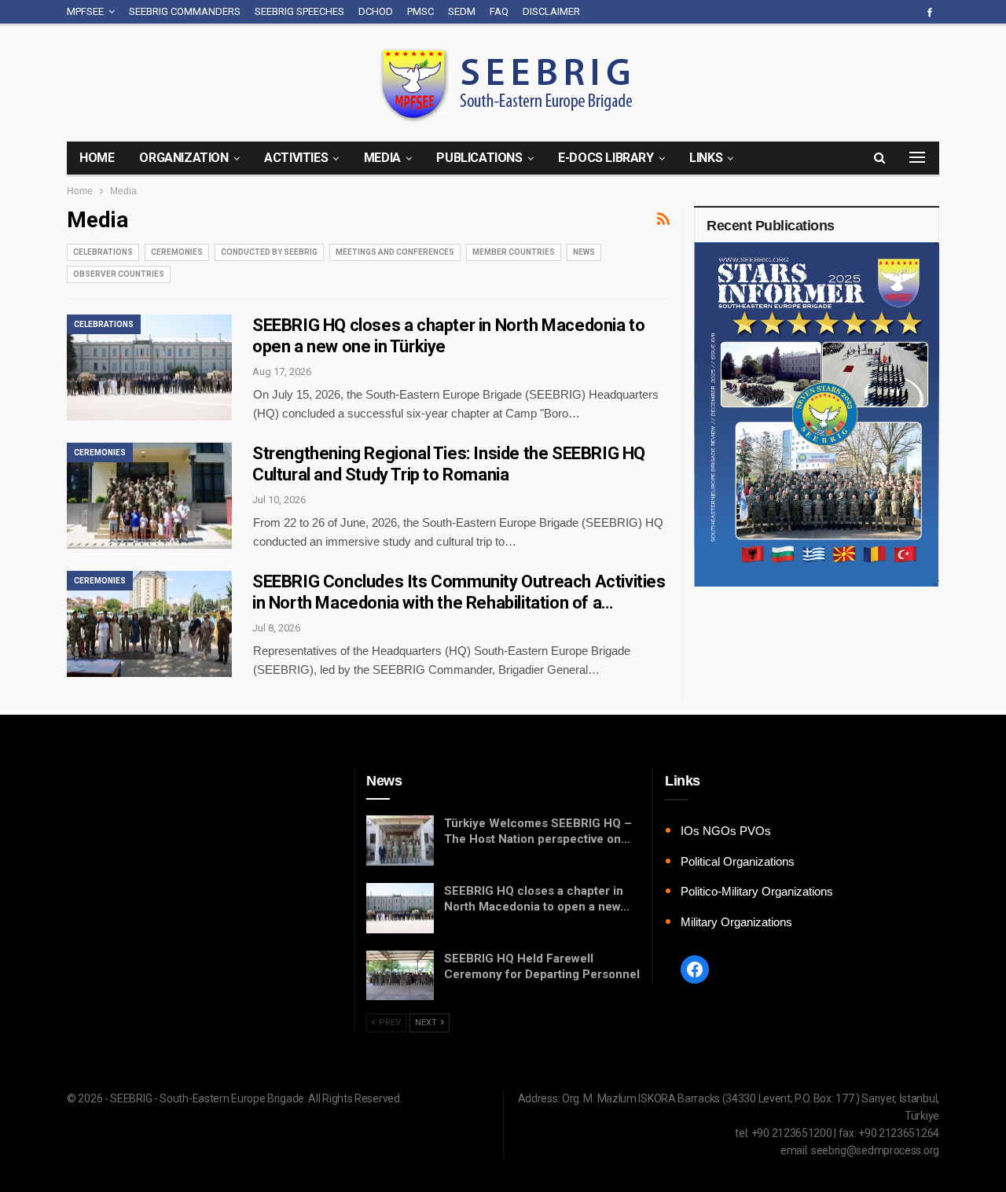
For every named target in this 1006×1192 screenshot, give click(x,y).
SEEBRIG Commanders (184, 11)
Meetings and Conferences (395, 252)
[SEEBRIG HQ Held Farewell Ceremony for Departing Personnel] (400, 976)
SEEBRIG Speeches (299, 11)
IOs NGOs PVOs (726, 830)
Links (705, 157)
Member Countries (513, 252)
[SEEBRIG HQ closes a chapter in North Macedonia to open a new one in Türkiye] (149, 367)
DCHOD (375, 11)
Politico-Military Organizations (757, 891)
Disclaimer (551, 11)
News (584, 252)
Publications (479, 157)
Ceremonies (177, 252)
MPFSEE (85, 11)
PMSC (420, 11)
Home (96, 157)
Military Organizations (736, 922)
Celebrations (103, 252)
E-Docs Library (605, 157)
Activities (296, 157)
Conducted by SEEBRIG (269, 252)
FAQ (499, 11)
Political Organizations (738, 861)
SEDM (461, 11)
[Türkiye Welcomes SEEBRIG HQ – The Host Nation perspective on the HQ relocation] (400, 840)
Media (382, 157)
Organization (183, 157)
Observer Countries (118, 274)
